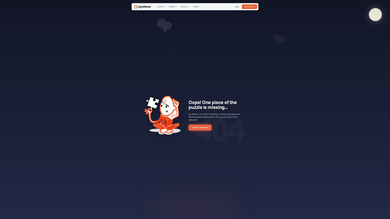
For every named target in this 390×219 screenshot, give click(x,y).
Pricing (195, 7)
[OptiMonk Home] (142, 6)
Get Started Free (249, 7)
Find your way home (200, 127)
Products (160, 7)
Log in (237, 7)
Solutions (172, 7)
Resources (184, 7)
